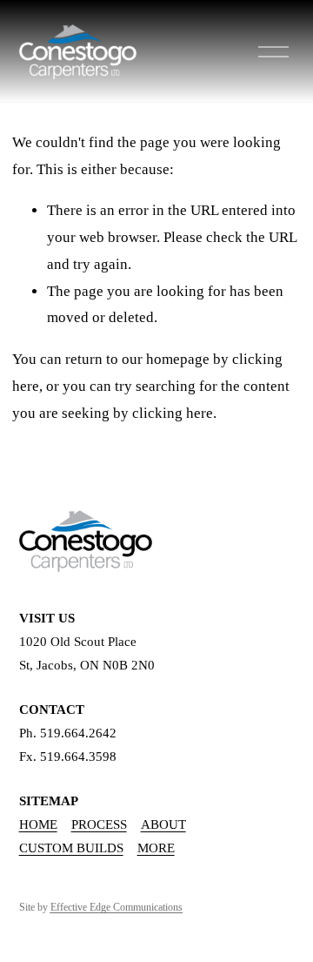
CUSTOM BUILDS (71, 848)
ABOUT (163, 824)
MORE (156, 848)
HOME (38, 824)
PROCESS (99, 824)
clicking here (172, 413)
